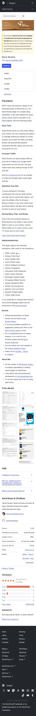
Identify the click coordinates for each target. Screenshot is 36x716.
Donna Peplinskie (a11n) (14, 60)
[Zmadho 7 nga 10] (31, 415)
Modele (22, 642)
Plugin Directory (7, 9)
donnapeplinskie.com (24, 376)
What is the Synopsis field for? (13, 491)
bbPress (6, 673)
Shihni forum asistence (10, 619)
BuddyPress (7, 677)
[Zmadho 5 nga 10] (15, 450)
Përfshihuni (23, 649)
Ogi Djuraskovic (17, 286)
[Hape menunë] (33, 3)
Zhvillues (5, 656)
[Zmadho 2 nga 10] (15, 409)
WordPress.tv (8, 659)
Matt (5, 669)
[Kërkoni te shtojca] (23, 16)
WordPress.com (9, 666)
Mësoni (4, 649)
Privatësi (5, 642)
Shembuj (22, 632)
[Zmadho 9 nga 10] (31, 444)
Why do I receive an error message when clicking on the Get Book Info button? (12, 482)
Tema (21, 635)
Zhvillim (6, 89)
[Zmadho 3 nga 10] (15, 425)
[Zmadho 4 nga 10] (15, 441)
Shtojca (22, 639)
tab (14, 175)
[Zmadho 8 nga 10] (31, 430)
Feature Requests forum (16, 348)
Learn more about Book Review (14, 236)
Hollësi (6, 73)
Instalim (7, 84)
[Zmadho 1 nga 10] (15, 394)
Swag (22, 659)
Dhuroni (23, 656)
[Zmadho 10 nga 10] (31, 463)
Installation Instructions (10, 475)
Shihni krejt (30, 604)
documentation (21, 306)
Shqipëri (9, 686)
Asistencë (7, 94)
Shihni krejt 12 (29, 550)
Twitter (25, 351)
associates (25, 558)
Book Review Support (13, 330)
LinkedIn (10, 354)
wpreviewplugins (12, 521)
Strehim (5, 639)
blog (31, 558)
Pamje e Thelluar (8, 568)
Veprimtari (22, 652)
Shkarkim (6, 66)
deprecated (29, 562)
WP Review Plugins (26, 364)
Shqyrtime (8, 79)
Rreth (4, 632)
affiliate (25, 554)
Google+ (18, 351)
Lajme (4, 635)
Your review (6, 604)
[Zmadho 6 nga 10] (31, 394)
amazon (30, 554)
